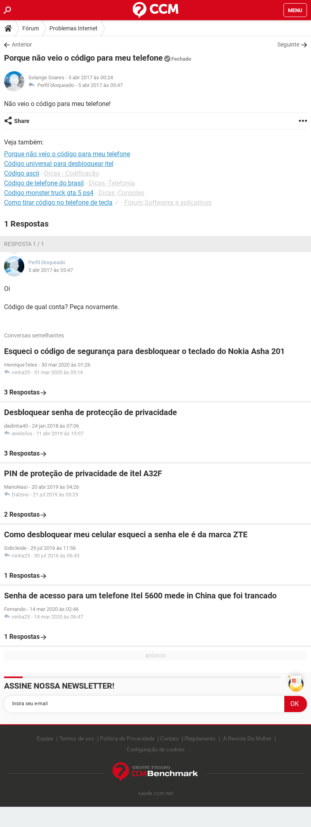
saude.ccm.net (155, 793)
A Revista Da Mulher (247, 739)
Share (22, 121)
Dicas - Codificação (71, 173)
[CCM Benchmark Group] (155, 772)
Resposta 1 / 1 (24, 244)
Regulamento (200, 739)
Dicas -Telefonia (112, 183)
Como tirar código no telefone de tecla (58, 202)
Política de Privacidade (127, 739)
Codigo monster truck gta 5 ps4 (49, 193)
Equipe (45, 739)
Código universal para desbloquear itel (58, 164)
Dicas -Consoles (121, 193)
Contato (169, 739)
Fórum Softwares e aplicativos (167, 202)
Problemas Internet (73, 28)
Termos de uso (76, 739)
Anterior (22, 44)
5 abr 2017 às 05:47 (100, 85)
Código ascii (21, 173)
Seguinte (288, 44)
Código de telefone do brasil (44, 183)
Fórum (30, 28)
